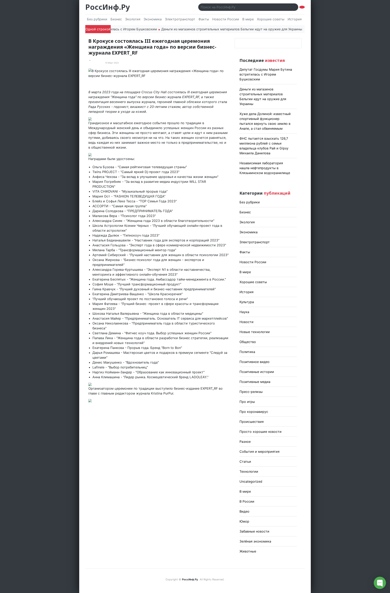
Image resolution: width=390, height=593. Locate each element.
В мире (248, 19)
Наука (244, 312)
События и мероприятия (259, 451)
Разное (245, 442)
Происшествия (251, 422)
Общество (247, 342)
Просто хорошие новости (260, 432)
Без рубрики (97, 19)
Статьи (245, 461)
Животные (247, 551)
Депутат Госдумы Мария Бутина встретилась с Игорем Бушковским (265, 74)
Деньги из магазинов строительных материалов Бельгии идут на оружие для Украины (221, 29)
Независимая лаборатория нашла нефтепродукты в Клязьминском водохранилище (264, 168)
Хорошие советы (270, 19)
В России (246, 501)
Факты (203, 19)
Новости (246, 322)
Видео (244, 511)
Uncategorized (250, 481)
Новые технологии (254, 332)
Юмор (244, 521)
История (295, 19)
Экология (132, 19)
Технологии (248, 471)
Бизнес (116, 19)
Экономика (153, 19)
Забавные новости (254, 531)
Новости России (225, 19)
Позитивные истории (256, 372)
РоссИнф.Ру (107, 7)
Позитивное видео (254, 362)
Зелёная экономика (255, 541)
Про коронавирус (253, 412)
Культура (246, 302)
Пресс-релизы (251, 392)
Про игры (247, 402)
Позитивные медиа (254, 382)
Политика (247, 352)
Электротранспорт (180, 19)
